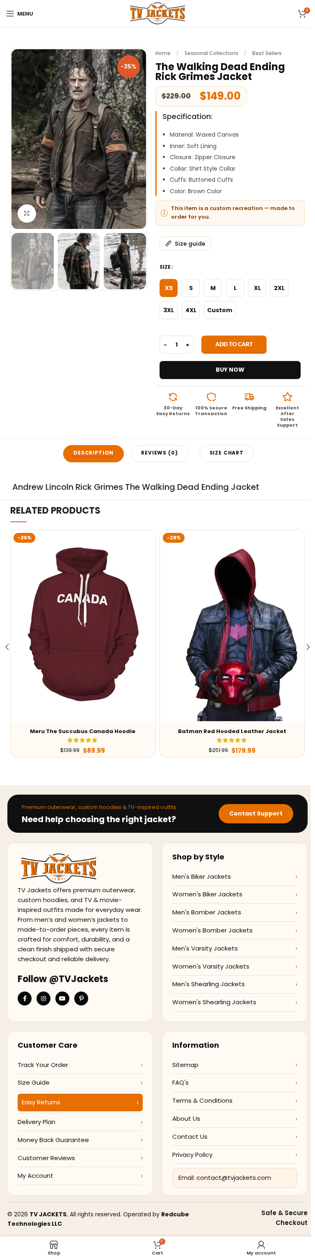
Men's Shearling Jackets (208, 984)
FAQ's (180, 1082)
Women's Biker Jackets (207, 894)
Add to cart (234, 343)
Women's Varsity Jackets (210, 966)
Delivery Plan (36, 1121)
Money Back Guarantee (53, 1140)
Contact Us (190, 1136)
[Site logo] (157, 13)
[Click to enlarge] (27, 213)
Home (163, 53)
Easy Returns (41, 1102)
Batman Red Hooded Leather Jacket (232, 731)
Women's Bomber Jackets (212, 930)
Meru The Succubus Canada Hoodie (82, 731)
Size (165, 266)
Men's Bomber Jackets (206, 912)
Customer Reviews (46, 1158)
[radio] (169, 288)
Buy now (230, 370)
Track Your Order (43, 1064)
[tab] (93, 453)
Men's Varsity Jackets (205, 948)
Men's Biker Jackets (201, 876)
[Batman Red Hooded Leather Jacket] (232, 626)
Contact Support (256, 813)
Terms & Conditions (202, 1100)
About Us (186, 1118)
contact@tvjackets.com (233, 1177)
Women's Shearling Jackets (214, 1002)
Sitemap (185, 1064)
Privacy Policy (192, 1154)
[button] (19, 139)
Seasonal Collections (211, 53)
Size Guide (34, 1082)
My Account (35, 1175)
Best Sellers (267, 53)
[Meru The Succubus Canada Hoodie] (83, 626)
